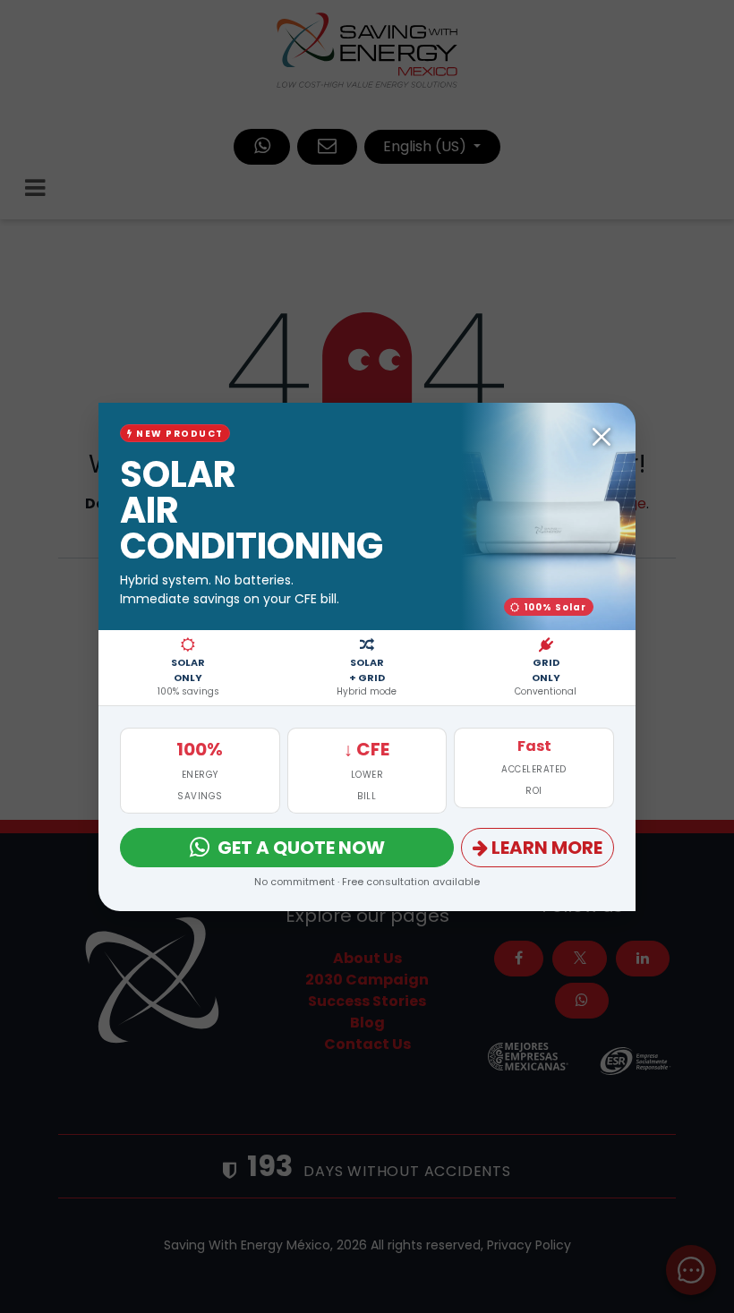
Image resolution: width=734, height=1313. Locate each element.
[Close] (601, 436)
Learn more (546, 847)
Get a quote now (301, 847)
